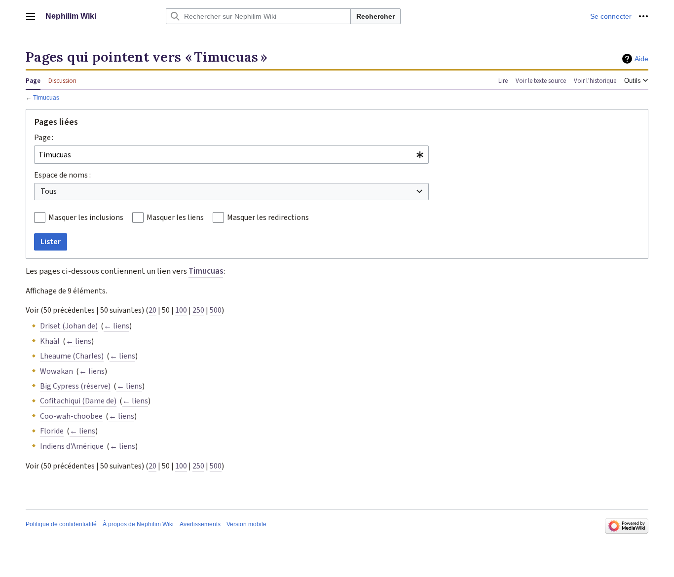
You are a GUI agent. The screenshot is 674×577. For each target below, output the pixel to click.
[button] (30, 16)
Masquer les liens (175, 217)
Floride (52, 431)
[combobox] (231, 154)
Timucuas (46, 97)
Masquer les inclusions (85, 217)
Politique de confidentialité (61, 524)
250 (198, 310)
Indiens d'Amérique (72, 446)
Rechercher (375, 16)
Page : (43, 137)
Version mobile (246, 524)
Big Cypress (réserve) (75, 386)
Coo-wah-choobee (71, 416)
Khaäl (50, 341)
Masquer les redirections (268, 217)
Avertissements (200, 524)
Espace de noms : (62, 175)
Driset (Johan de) (69, 326)
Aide (641, 59)
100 (181, 310)
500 (216, 310)
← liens (116, 326)
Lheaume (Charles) (72, 356)
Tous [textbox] (48, 191)
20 (152, 310)
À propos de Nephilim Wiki (138, 524)
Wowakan (56, 371)
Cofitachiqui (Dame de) (78, 401)
